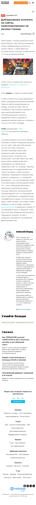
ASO (28, 425)
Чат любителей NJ (17, 446)
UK (33, 11)
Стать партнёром (25, 413)
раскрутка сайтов (8, 322)
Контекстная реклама (17, 425)
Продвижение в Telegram (17, 435)
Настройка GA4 (11, 454)
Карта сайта (17, 477)
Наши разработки (12, 416)
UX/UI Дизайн (24, 454)
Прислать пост (18, 401)
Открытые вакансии (24, 474)
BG (14, 398)
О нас (12, 443)
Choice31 (9, 466)
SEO (3, 15)
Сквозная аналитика (17, 458)
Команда (13, 474)
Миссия (5, 474)
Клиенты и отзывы (10, 413)
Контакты (7, 477)
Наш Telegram (20, 443)
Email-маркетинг (17, 428)
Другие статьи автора (23, 309)
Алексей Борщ (24, 232)
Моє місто (17, 466)
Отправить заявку (21, 2)
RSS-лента (27, 477)
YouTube (25, 466)
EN (18, 398)
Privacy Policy (25, 416)
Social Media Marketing (17, 431)
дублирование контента (25, 322)
